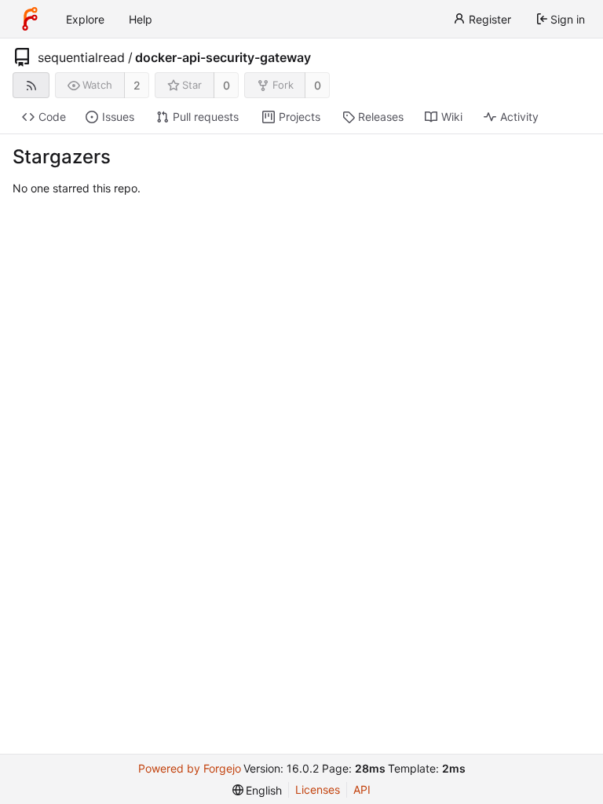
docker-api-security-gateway (223, 57)
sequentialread (81, 57)
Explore (85, 19)
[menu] (257, 790)
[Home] (30, 19)
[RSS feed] (31, 85)
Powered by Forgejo (189, 768)
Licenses (317, 789)
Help (140, 19)
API (362, 789)
